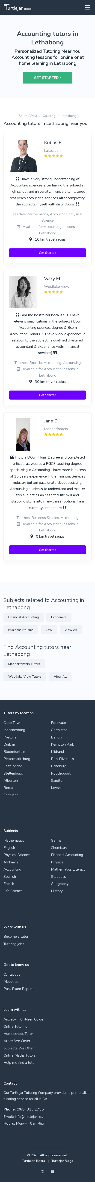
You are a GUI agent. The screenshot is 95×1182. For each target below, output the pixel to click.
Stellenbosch (13, 773)
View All (71, 630)
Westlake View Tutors (25, 676)
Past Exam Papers (18, 988)
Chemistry (59, 847)
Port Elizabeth (62, 758)
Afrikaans (10, 862)
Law (49, 630)
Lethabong (69, 116)
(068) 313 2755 (30, 1109)
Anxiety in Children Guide (23, 1019)
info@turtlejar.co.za (30, 1116)
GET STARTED (47, 77)
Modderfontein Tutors (24, 664)
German (57, 840)
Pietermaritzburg (16, 758)
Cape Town (12, 722)
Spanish (9, 876)
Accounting (12, 869)
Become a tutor (15, 936)
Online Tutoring (15, 1026)
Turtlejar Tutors (33, 1161)
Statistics (58, 876)
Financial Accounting (23, 617)
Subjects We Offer (18, 1048)
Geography (59, 883)
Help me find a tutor (19, 1062)
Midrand (57, 751)
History (57, 890)
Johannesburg (14, 729)
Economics (59, 617)
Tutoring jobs (13, 943)
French (8, 883)
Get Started (47, 253)
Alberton (10, 780)
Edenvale (58, 722)
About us (10, 981)
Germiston (59, 729)
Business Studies (20, 630)
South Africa (28, 116)
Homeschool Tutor (18, 1033)
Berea (8, 787)
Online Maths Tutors (19, 1055)
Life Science (13, 890)
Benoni (56, 737)
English (9, 847)
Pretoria (9, 737)
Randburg (58, 766)
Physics (57, 862)
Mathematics (13, 840)
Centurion (10, 794)
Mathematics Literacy (68, 869)
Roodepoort (61, 773)
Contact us (11, 974)
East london (13, 766)
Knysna (56, 787)
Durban (9, 744)
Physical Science (16, 854)
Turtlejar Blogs (62, 1161)
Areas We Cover (16, 1040)
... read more (52, 507)
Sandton (57, 780)
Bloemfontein (14, 751)
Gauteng (49, 116)
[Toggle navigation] (86, 7)
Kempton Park (62, 744)
